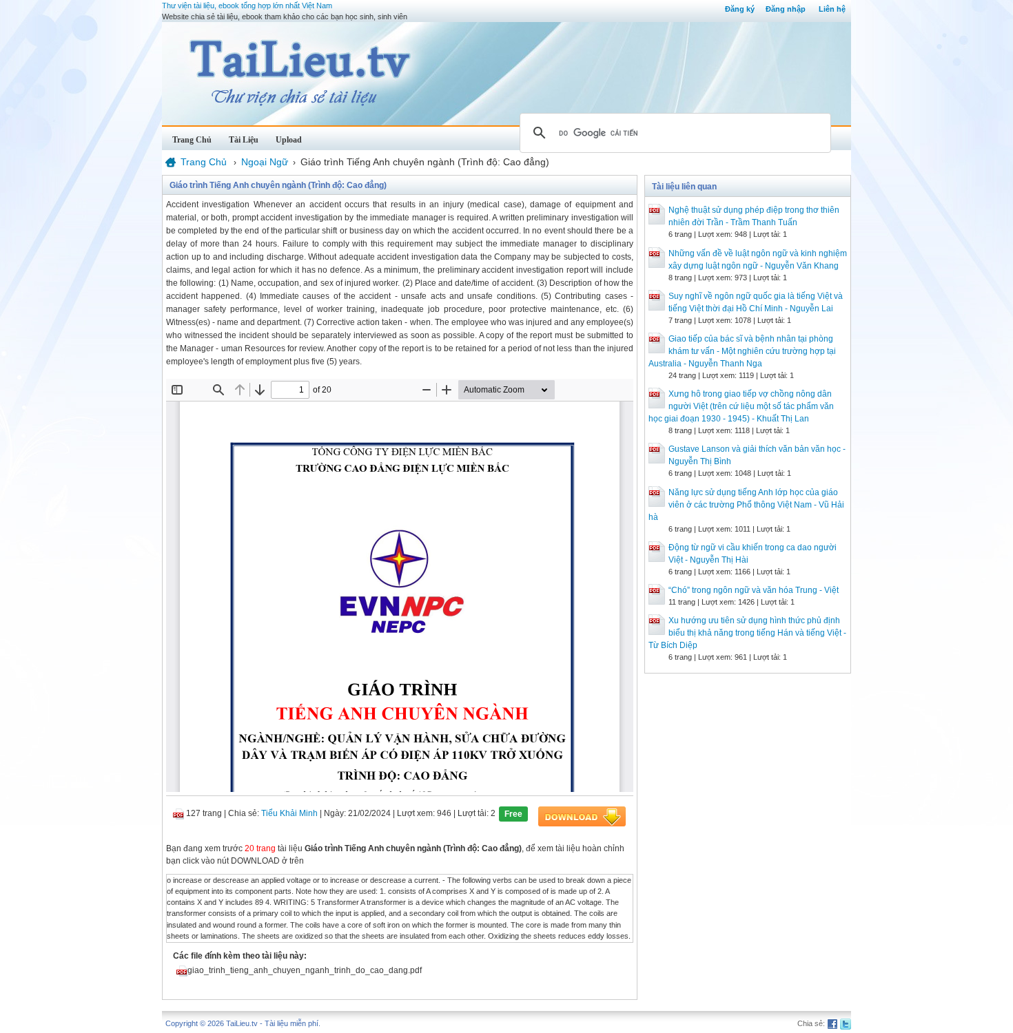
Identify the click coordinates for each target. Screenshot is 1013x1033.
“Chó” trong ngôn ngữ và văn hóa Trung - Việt (753, 590)
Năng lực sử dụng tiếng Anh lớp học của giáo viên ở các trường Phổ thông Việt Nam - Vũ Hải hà (746, 505)
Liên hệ (832, 9)
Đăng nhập (786, 9)
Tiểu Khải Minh (289, 813)
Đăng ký (740, 9)
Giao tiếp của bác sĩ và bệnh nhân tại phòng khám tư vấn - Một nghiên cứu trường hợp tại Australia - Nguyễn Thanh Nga (742, 351)
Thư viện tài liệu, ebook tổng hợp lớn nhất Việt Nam (247, 5)
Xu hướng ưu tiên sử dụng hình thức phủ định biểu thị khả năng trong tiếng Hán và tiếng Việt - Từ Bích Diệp (747, 633)
